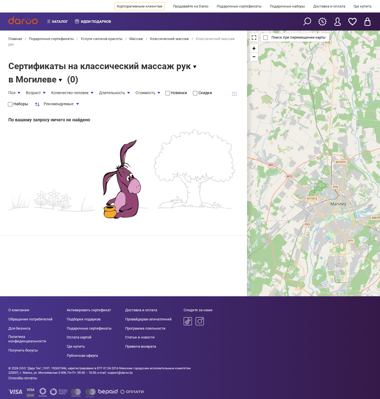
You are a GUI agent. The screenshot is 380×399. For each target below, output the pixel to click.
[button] (254, 48)
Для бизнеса (19, 328)
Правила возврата (140, 346)
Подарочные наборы (287, 6)
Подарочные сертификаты (239, 6)
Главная (15, 39)
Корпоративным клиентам (139, 6)
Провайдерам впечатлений (148, 319)
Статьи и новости (140, 337)
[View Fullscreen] (254, 37)
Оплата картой (79, 337)
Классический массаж (169, 39)
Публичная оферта (82, 355)
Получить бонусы (23, 350)
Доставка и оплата (329, 6)
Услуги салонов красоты (101, 39)
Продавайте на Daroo (190, 6)
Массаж (136, 39)
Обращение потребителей (30, 319)
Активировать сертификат (89, 310)
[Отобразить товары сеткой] (234, 94)
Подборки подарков (83, 319)
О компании (18, 310)
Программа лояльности (145, 328)
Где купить (363, 6)
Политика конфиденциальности (27, 339)
